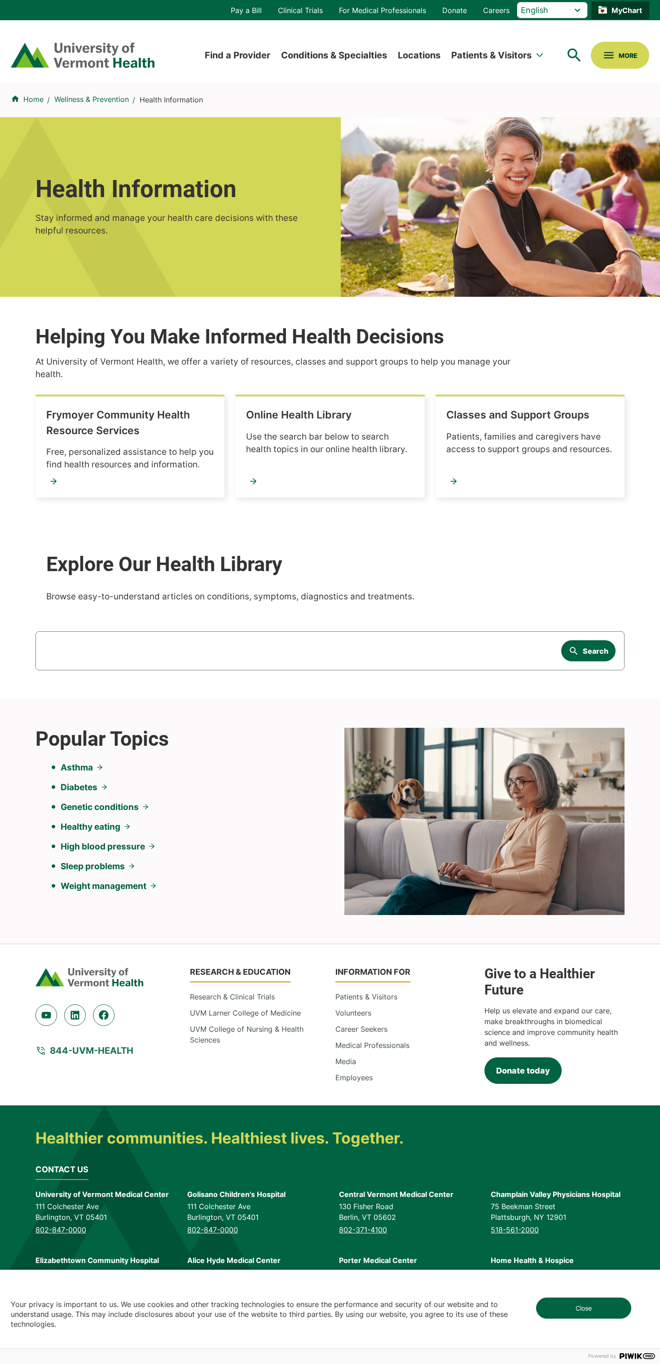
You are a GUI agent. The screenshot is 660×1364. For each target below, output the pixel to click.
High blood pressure (103, 846)
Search (595, 651)
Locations (419, 55)
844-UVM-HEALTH (91, 1050)
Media (345, 1061)
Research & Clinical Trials (232, 996)
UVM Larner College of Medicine (245, 1012)
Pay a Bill (246, 10)
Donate (454, 10)
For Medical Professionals (382, 10)
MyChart (627, 10)
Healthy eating (90, 826)
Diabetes (79, 787)
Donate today (523, 1070)
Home (33, 99)
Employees (354, 1077)
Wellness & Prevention (91, 99)
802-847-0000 (60, 1229)
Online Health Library (299, 415)
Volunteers (353, 1012)
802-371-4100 (363, 1229)
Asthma (77, 767)
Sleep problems (93, 866)
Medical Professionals (372, 1045)
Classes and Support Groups (518, 415)
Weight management (103, 885)
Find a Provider (237, 55)
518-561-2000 (515, 1229)
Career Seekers (361, 1029)
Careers (496, 10)
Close (584, 1308)
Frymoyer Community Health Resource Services (118, 423)
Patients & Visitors (491, 55)
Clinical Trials (300, 10)
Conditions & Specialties (334, 55)
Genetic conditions (100, 806)
